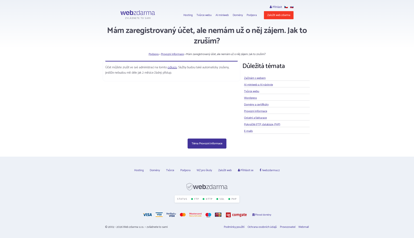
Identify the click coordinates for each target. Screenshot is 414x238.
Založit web (225, 170)
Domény (238, 15)
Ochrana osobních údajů (262, 227)
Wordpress (250, 98)
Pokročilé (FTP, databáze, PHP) (262, 124)
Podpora (252, 15)
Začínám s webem (255, 78)
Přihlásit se (246, 170)
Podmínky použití (234, 227)
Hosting (188, 15)
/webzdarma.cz (270, 170)
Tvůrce (170, 170)
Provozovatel (287, 227)
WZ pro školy (204, 170)
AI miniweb (222, 15)
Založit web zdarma (278, 15)
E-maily (248, 131)
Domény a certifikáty (256, 104)
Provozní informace (172, 54)
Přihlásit (277, 7)
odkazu (172, 67)
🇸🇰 (292, 7)
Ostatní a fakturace (255, 117)
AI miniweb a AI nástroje (258, 84)
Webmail (303, 227)
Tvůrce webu (204, 15)
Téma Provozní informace (207, 143)
